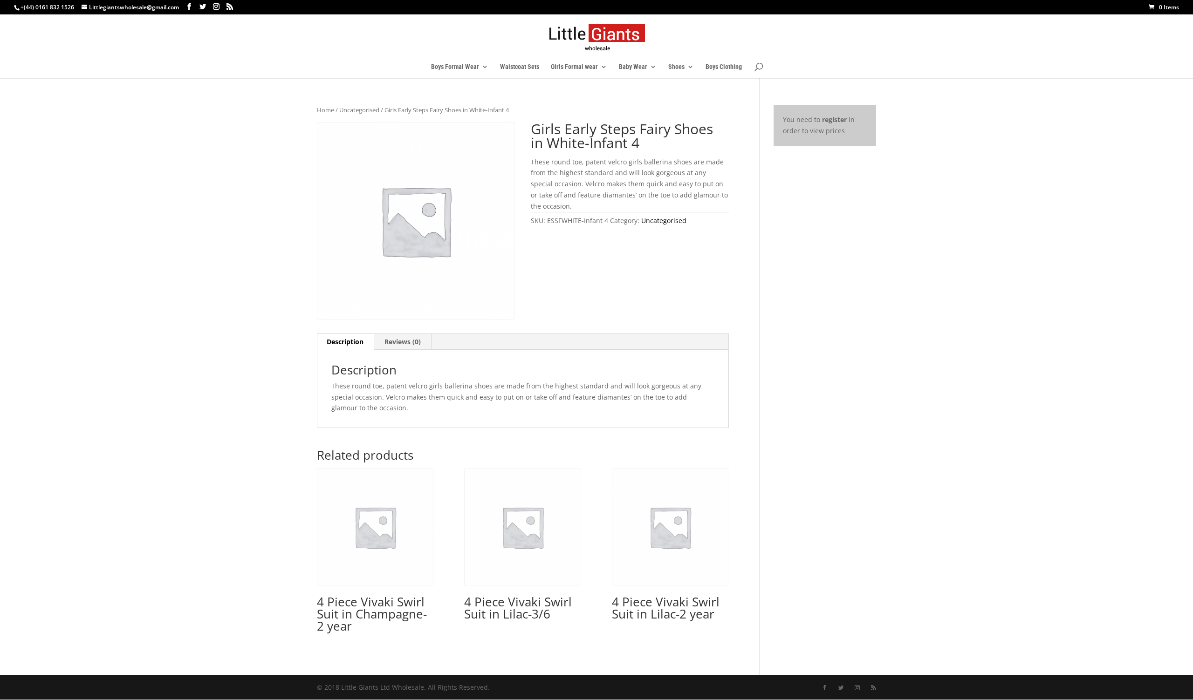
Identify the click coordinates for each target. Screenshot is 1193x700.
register (834, 119)
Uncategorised (359, 110)
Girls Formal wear (574, 66)
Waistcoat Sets (519, 66)
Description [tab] (345, 341)
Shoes (676, 66)
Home (325, 110)
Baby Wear (633, 66)
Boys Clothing (724, 66)
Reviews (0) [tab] (402, 341)
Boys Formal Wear (455, 66)
